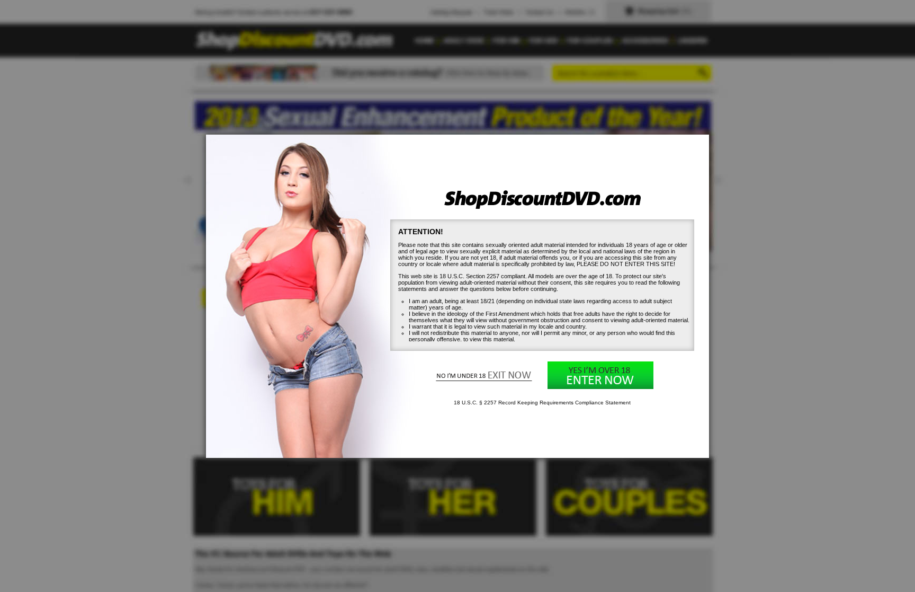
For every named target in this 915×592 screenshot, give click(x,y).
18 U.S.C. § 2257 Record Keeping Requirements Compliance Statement (542, 402)
